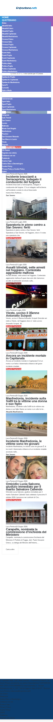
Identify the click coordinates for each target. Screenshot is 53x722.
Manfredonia (6, 131)
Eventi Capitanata (8, 58)
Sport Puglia (6, 104)
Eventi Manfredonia (9, 61)
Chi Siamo (6, 150)
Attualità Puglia (7, 31)
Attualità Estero (7, 28)
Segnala (5, 145)
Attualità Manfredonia (10, 36)
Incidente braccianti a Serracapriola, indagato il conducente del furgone (23, 179)
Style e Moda (6, 90)
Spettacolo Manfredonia (10, 82)
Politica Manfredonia (9, 71)
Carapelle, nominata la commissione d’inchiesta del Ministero (26, 532)
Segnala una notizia (9, 153)
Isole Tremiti (6, 118)
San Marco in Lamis (9, 139)
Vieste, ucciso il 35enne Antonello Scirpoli (22, 314)
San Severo (6, 120)
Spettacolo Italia (13, 74)
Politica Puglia (7, 66)
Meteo (4, 23)
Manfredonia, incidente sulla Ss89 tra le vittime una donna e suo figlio (26, 401)
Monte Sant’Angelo (9, 128)
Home (5, 17)
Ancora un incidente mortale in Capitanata (26, 357)
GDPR (4, 172)
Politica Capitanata (9, 69)
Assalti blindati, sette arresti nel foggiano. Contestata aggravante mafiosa (25, 270)
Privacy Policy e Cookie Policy (13, 169)
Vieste (4, 142)
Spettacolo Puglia (8, 77)
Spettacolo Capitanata (10, 80)
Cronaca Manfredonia (10, 50)
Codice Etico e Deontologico (12, 164)
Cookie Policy (7, 166)
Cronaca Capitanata (9, 47)
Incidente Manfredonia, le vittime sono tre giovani (24, 442)
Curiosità (5, 88)
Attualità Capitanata (9, 34)
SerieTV (5, 85)
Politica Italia (6, 63)
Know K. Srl (45, 680)
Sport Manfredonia (9, 110)
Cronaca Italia (7, 42)
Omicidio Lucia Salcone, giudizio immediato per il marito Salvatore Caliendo (24, 486)
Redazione (8, 147)
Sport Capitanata (8, 107)
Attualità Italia (7, 26)
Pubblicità (5, 158)
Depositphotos (33, 683)
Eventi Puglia (7, 55)
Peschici (5, 134)
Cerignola (5, 115)
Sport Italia (6, 101)
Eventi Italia (6, 53)
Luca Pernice (11, 174)
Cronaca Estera (7, 39)
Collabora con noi (8, 156)
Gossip (6, 93)
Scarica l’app (7, 161)
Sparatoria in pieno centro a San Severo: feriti (25, 226)
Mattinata (5, 126)
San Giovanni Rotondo (10, 137)
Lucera (4, 123)
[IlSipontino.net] (26, 8)
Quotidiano (9, 20)
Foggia (6, 112)
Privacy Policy (5, 707)
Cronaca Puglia (7, 45)
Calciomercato (7, 99)
